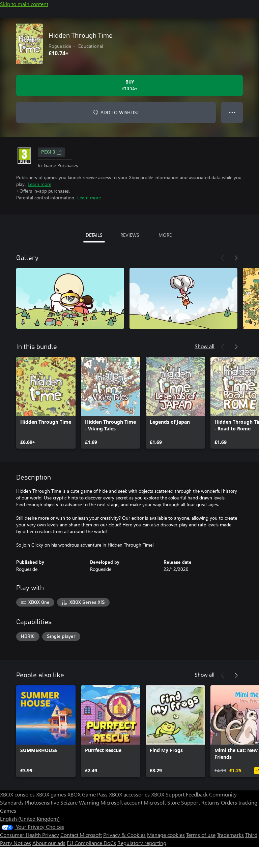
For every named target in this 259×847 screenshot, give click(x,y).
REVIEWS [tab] (129, 235)
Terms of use (200, 834)
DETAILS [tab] (94, 235)
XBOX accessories (129, 794)
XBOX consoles (17, 794)
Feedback (197, 794)
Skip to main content (24, 3)
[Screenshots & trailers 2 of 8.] (183, 298)
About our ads (48, 842)
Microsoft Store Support (172, 802)
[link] (46, 403)
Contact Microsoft (81, 834)
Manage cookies (166, 834)
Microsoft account (121, 802)
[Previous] (222, 258)
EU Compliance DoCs (91, 842)
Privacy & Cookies (124, 834)
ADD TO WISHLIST (119, 112)
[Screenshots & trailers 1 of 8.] (70, 298)
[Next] (236, 258)
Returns (210, 802)
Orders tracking (239, 802)
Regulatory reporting (141, 842)
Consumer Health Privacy (29, 834)
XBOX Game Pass (87, 794)
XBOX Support (167, 794)
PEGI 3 (48, 152)
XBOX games (51, 794)
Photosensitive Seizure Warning (62, 802)
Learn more (39, 184)
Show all (204, 346)
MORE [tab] (165, 235)
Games (8, 810)
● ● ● (232, 112)
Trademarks (230, 834)
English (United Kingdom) (30, 818)
